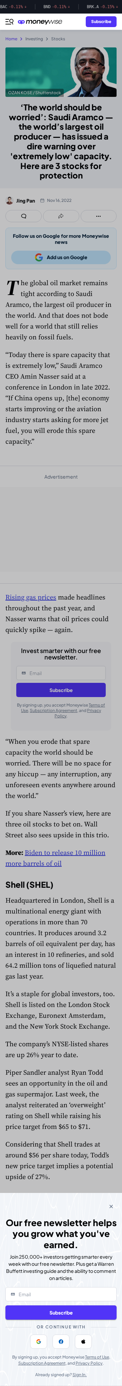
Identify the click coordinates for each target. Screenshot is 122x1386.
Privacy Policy (89, 1363)
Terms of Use (97, 1357)
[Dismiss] (111, 1206)
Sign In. (80, 1374)
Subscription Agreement (42, 1363)
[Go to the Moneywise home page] (42, 22)
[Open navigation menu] (9, 22)
